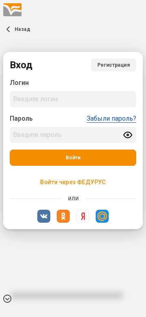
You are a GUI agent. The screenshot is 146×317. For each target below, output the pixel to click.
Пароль (21, 118)
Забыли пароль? (111, 118)
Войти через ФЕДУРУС (73, 182)
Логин (19, 83)
